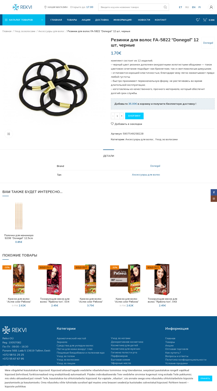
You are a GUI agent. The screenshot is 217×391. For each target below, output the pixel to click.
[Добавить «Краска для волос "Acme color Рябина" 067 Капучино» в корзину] (140, 275)
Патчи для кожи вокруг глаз (74, 349)
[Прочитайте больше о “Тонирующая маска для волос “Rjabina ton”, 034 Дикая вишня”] (69, 275)
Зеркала (62, 342)
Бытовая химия (120, 359)
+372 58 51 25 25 (13, 354)
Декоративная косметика (127, 341)
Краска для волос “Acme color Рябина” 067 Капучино (126, 301)
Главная (7, 31)
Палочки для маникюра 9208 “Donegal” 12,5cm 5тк (18, 238)
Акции (169, 345)
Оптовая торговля (176, 349)
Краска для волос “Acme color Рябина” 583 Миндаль (19, 301)
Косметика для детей (124, 345)
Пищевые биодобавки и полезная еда (80, 352)
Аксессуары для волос (51, 31)
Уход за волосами (25, 31)
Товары (170, 342)
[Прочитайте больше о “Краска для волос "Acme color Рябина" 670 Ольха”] (104, 275)
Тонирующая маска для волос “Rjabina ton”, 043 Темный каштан (162, 301)
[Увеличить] (9, 134)
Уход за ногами (120, 338)
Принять (205, 378)
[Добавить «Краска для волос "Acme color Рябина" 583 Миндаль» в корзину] (33, 275)
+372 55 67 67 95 (13, 358)
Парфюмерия (119, 355)
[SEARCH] (165, 7)
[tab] (108, 154)
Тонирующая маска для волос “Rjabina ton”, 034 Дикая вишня (54, 301)
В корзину (134, 116)
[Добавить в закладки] (33, 204)
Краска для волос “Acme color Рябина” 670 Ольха (90, 301)
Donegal (208, 42)
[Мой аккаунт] (211, 7)
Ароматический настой (71, 338)
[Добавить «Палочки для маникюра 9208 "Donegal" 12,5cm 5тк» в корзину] (33, 211)
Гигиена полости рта (124, 352)
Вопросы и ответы (176, 356)
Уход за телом (66, 356)
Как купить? (173, 352)
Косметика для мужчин (125, 348)
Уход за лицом (66, 363)
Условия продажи (176, 363)
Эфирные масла (121, 363)
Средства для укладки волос (75, 345)
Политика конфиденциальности (185, 359)
